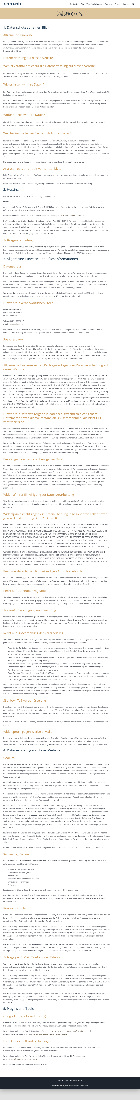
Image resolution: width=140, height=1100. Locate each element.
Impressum (62, 1080)
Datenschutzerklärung (74, 1080)
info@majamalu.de (16, 324)
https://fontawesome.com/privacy (23, 1059)
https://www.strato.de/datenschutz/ (69, 215)
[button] (133, 4)
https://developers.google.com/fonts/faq (66, 1031)
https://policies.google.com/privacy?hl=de (49, 1034)
